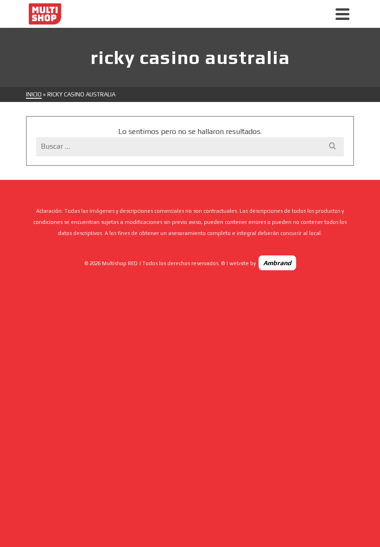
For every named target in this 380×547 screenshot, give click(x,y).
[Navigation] (342, 14)
